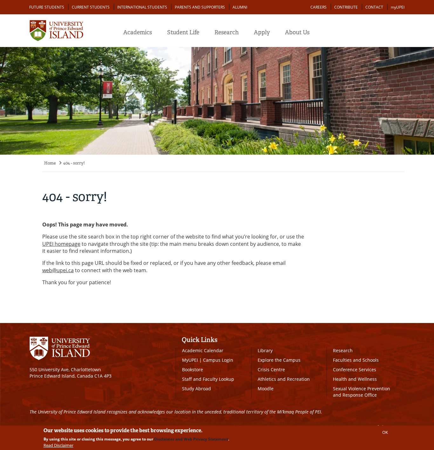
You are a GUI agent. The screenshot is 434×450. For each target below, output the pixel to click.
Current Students (91, 7)
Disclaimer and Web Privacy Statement (191, 439)
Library (265, 350)
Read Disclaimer (58, 445)
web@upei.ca (58, 270)
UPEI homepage (61, 243)
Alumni (240, 7)
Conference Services (354, 369)
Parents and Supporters (200, 7)
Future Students (46, 7)
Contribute (346, 7)
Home (50, 163)
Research (226, 32)
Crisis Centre (271, 369)
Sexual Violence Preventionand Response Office (361, 392)
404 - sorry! (74, 163)
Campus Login (218, 360)
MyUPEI (190, 360)
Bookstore (192, 369)
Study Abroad (196, 389)
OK (385, 432)
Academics (137, 32)
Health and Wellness (355, 379)
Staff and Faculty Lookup (208, 379)
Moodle (266, 389)
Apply (262, 32)
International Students (142, 7)
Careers (318, 7)
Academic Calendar (202, 350)
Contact (374, 7)
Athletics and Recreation (284, 379)
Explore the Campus (279, 360)
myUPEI (397, 7)
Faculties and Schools (356, 360)
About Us (297, 32)
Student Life (183, 32)
